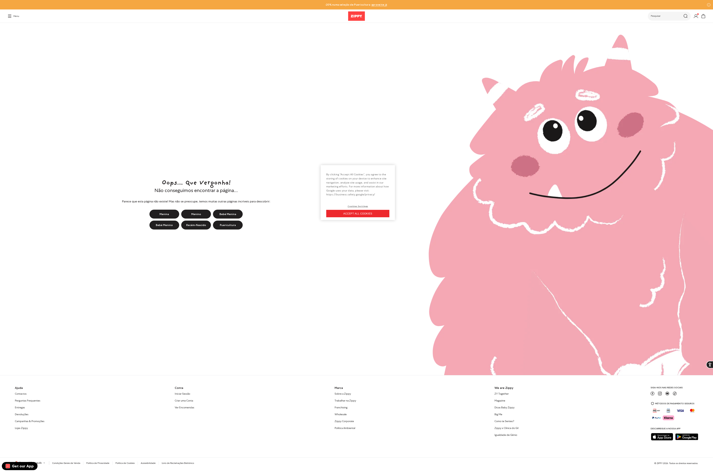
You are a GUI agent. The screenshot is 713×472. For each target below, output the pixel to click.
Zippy (10, 28)
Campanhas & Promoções (29, 421)
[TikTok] (675, 393)
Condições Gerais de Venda (66, 463)
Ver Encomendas (184, 407)
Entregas (20, 407)
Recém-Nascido (196, 225)
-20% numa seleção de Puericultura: (356, 4)
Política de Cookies (125, 463)
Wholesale (341, 414)
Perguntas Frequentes (27, 400)
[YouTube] (667, 393)
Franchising (341, 407)
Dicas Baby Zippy (504, 407)
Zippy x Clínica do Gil (506, 428)
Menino (196, 214)
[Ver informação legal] (709, 5)
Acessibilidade (148, 463)
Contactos (21, 393)
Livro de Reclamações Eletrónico (178, 463)
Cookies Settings (358, 206)
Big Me (498, 414)
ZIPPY (659, 463)
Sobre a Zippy (343, 393)
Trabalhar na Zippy (345, 400)
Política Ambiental (345, 428)
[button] (669, 16)
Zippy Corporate (344, 421)
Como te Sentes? (504, 421)
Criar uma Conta (184, 400)
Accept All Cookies (357, 213)
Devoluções (21, 414)
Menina (164, 214)
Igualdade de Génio (505, 435)
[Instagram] (660, 393)
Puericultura (228, 225)
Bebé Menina (227, 214)
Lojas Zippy (21, 428)
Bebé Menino (164, 225)
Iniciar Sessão (182, 393)
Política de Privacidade (97, 463)
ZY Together (501, 393)
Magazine (499, 400)
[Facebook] (652, 393)
